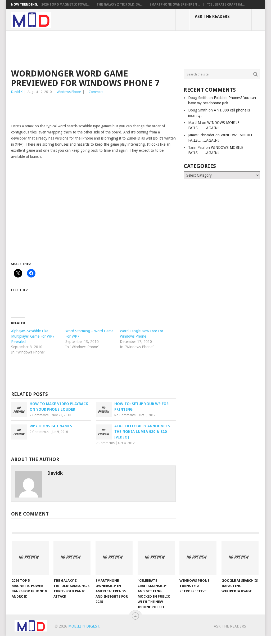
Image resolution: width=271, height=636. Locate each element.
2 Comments (39, 415)
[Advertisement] (107, 49)
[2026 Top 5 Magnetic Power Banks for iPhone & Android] (30, 558)
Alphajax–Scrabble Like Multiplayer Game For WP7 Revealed (33, 336)
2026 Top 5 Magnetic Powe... (65, 4)
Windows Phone (69, 92)
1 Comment (94, 92)
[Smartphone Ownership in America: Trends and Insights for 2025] (114, 558)
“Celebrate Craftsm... (226, 4)
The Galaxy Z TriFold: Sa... (119, 4)
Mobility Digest (83, 626)
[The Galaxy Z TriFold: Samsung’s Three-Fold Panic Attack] (72, 558)
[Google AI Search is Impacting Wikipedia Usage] (240, 558)
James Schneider (201, 135)
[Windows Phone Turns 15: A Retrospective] (197, 558)
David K (16, 92)
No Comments (125, 415)
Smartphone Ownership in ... (175, 4)
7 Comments (105, 443)
